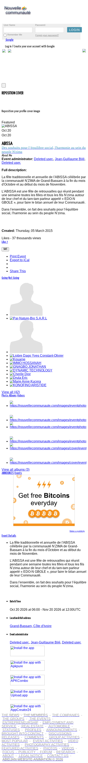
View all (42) (11, 392)
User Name (9, 25)
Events (18, 473)
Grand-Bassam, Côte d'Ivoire (31, 626)
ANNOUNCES (8, 473)
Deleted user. (19, 642)
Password (40, 25)
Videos (21, 395)
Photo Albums (9, 395)
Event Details (9, 535)
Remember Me (14, 34)
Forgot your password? (47, 35)
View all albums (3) (15, 469)
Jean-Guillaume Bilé (45, 642)
